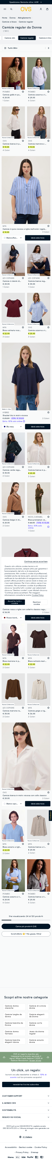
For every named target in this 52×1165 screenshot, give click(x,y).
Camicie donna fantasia (12, 1032)
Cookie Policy (41, 1147)
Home (4, 18)
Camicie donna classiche (12, 1007)
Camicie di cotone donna (37, 1007)
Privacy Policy (22, 1152)
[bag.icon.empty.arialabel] (47, 9)
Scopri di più (35, 1060)
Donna (13, 18)
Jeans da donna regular (36, 1032)
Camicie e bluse (9, 22)
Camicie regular (26, 22)
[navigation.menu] (4, 9)
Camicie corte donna (35, 1024)
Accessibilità (11, 1147)
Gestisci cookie (25, 1147)
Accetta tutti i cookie (15, 602)
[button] (50, 815)
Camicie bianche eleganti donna (12, 1041)
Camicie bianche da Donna (14, 1024)
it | (27, 1137)
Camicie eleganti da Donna (36, 1015)
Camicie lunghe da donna (13, 1015)
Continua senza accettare (35, 561)
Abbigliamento (24, 18)
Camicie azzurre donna (36, 1041)
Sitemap (34, 1152)
